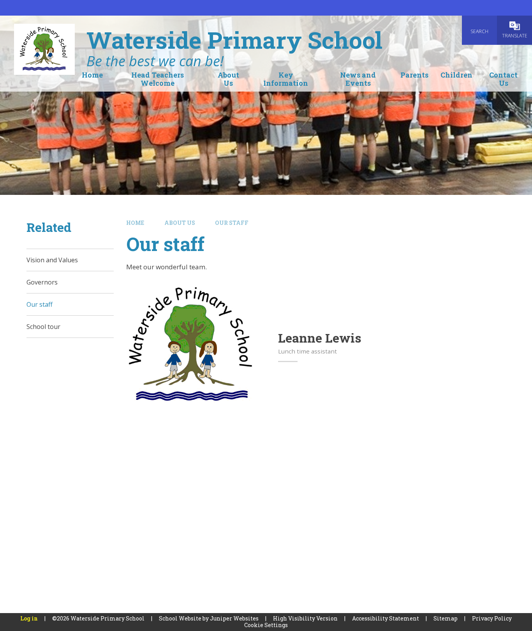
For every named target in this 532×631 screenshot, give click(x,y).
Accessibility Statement (385, 618)
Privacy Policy (492, 618)
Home (135, 222)
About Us (179, 222)
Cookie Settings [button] (266, 625)
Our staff (231, 222)
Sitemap (445, 618)
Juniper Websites (234, 618)
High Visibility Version (305, 618)
